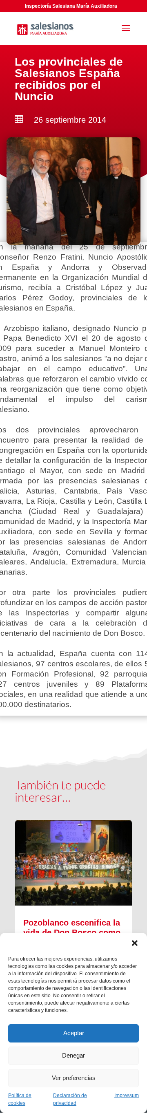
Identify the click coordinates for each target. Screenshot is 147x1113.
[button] (135, 943)
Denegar (73, 1055)
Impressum (126, 1095)
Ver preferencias (74, 1077)
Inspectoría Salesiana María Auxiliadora (71, 6)
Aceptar (73, 1032)
